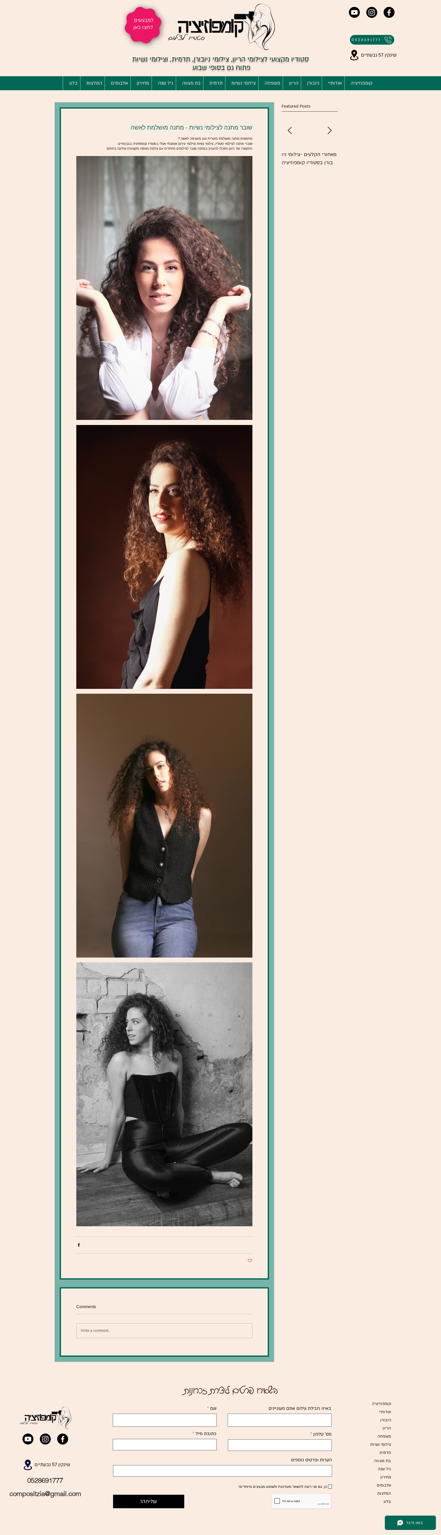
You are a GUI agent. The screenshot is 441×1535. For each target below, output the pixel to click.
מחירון (385, 1477)
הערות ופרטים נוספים (311, 1460)
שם (212, 1408)
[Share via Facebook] (78, 1245)
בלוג (387, 1501)
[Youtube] (354, 12)
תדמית (385, 1452)
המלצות (384, 1493)
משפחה (384, 1436)
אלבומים (384, 1485)
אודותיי (385, 1412)
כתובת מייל (205, 1433)
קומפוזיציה (381, 1404)
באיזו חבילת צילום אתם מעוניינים (299, 1408)
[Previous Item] (289, 131)
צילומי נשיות (380, 1444)
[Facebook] (389, 12)
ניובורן (385, 1420)
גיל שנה (384, 1469)
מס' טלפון (322, 1434)
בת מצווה (382, 1461)
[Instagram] (371, 12)
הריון (387, 1428)
